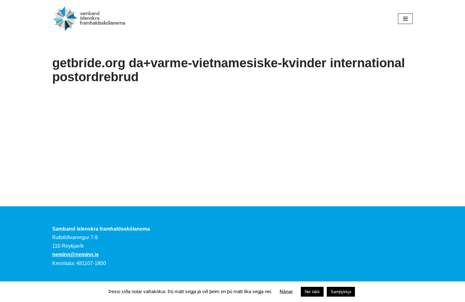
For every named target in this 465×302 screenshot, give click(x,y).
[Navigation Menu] (405, 18)
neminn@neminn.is (75, 254)
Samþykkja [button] (341, 291)
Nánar (286, 291)
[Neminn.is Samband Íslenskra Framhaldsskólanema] (89, 18)
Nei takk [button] (312, 291)
